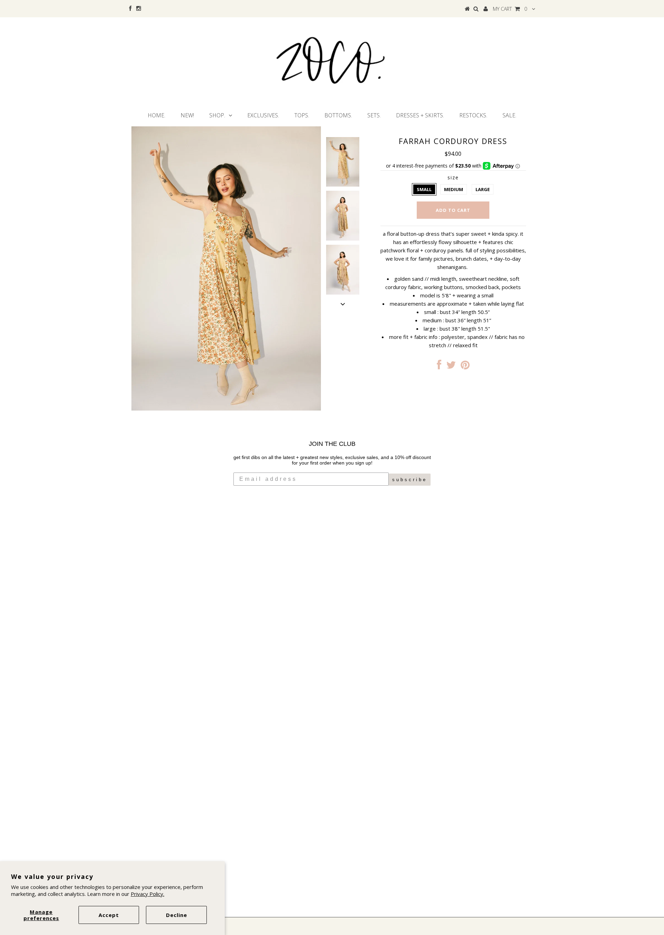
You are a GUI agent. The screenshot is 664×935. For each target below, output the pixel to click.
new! (187, 115)
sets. (374, 115)
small (424, 189)
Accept (109, 914)
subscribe (409, 479)
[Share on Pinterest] (465, 366)
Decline (176, 914)
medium (453, 189)
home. (156, 115)
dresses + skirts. (420, 115)
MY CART (510, 9)
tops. (301, 115)
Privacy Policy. (147, 893)
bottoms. (338, 115)
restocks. (473, 115)
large (483, 189)
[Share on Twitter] (451, 366)
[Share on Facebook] (439, 366)
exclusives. (263, 115)
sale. (509, 115)
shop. (217, 115)
